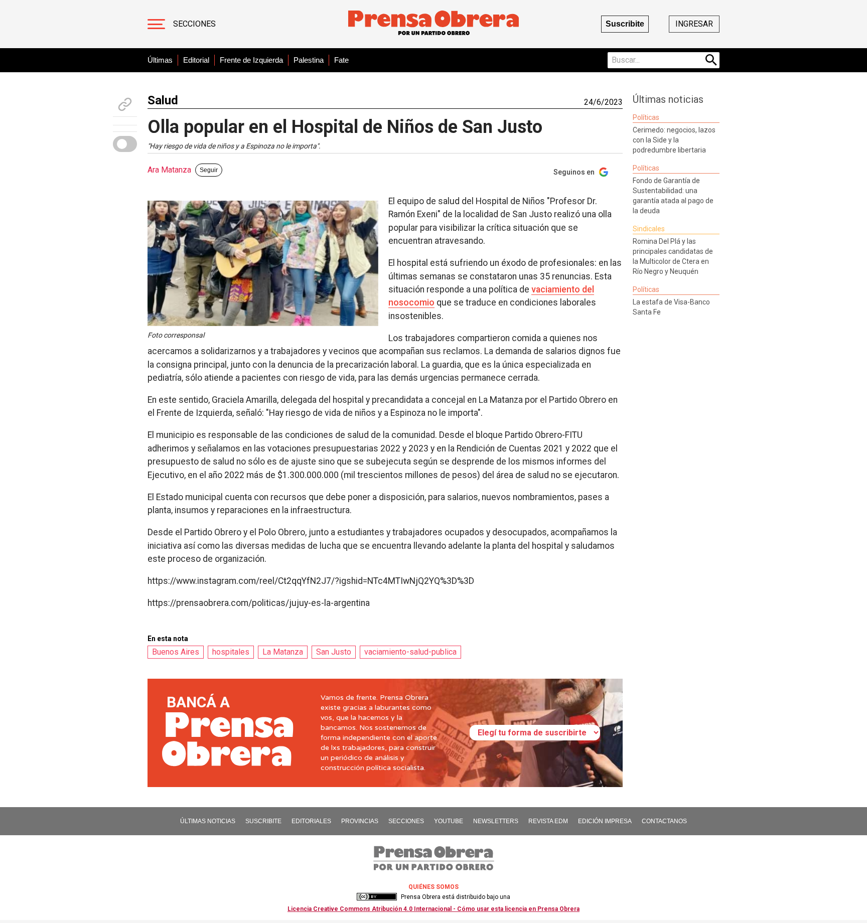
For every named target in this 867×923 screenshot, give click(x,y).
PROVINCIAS (359, 821)
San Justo (333, 652)
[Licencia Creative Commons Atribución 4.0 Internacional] (377, 897)
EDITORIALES (311, 821)
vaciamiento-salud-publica (410, 652)
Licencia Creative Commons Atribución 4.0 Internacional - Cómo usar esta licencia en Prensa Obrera (433, 908)
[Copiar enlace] (125, 104)
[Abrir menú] (156, 24)
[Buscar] (711, 60)
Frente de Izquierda (251, 60)
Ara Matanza (169, 170)
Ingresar (694, 24)
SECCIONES (406, 821)
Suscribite (625, 24)
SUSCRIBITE (263, 821)
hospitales (230, 652)
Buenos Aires (175, 652)
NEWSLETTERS (495, 821)
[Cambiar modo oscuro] (125, 144)
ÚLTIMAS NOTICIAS (207, 821)
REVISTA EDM (548, 821)
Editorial (196, 60)
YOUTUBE (448, 821)
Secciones (194, 24)
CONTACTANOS (664, 821)
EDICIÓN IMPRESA (605, 821)
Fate (341, 60)
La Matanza (282, 652)
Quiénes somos (433, 886)
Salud (163, 100)
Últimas (160, 60)
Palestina (309, 60)
